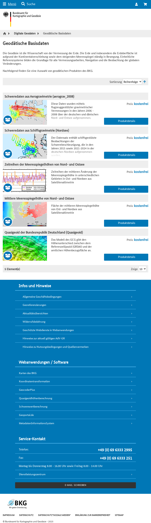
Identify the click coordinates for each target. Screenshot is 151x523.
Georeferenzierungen (34, 305)
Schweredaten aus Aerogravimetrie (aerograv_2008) (39, 96)
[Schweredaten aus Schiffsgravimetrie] (27, 146)
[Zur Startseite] (5, 33)
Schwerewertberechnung (33, 406)
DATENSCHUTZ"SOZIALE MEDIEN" (54, 515)
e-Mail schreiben (75, 485)
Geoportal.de (26, 415)
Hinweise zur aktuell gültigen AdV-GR (44, 338)
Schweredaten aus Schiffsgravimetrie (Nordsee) (37, 130)
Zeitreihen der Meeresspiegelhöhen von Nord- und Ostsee (45, 164)
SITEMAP (119, 515)
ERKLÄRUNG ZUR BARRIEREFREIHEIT (92, 515)
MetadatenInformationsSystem (36, 423)
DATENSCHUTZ (26, 515)
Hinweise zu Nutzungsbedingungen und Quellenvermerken (56, 346)
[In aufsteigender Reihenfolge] (144, 81)
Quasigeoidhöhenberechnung (35, 398)
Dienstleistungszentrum (32, 474)
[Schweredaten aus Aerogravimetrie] (27, 112)
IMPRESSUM (9, 515)
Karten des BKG (28, 373)
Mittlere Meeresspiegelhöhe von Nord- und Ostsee (39, 198)
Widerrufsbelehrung (34, 321)
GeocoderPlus (27, 389)
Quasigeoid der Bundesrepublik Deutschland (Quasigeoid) (44, 232)
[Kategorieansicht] (27, 180)
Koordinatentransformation (34, 381)
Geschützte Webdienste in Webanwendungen (48, 330)
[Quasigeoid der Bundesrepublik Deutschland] (27, 248)
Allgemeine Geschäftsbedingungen (42, 296)
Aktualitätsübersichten (35, 313)
